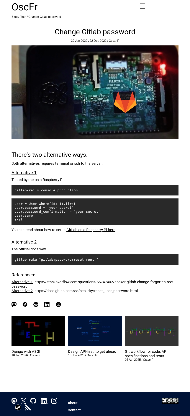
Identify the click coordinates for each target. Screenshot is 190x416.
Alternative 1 (24, 172)
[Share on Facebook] (24, 304)
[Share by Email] (58, 304)
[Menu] (142, 6)
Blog (15, 16)
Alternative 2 (24, 242)
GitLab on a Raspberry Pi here (90, 230)
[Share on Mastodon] (14, 304)
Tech (23, 16)
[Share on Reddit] (35, 304)
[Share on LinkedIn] (47, 304)
